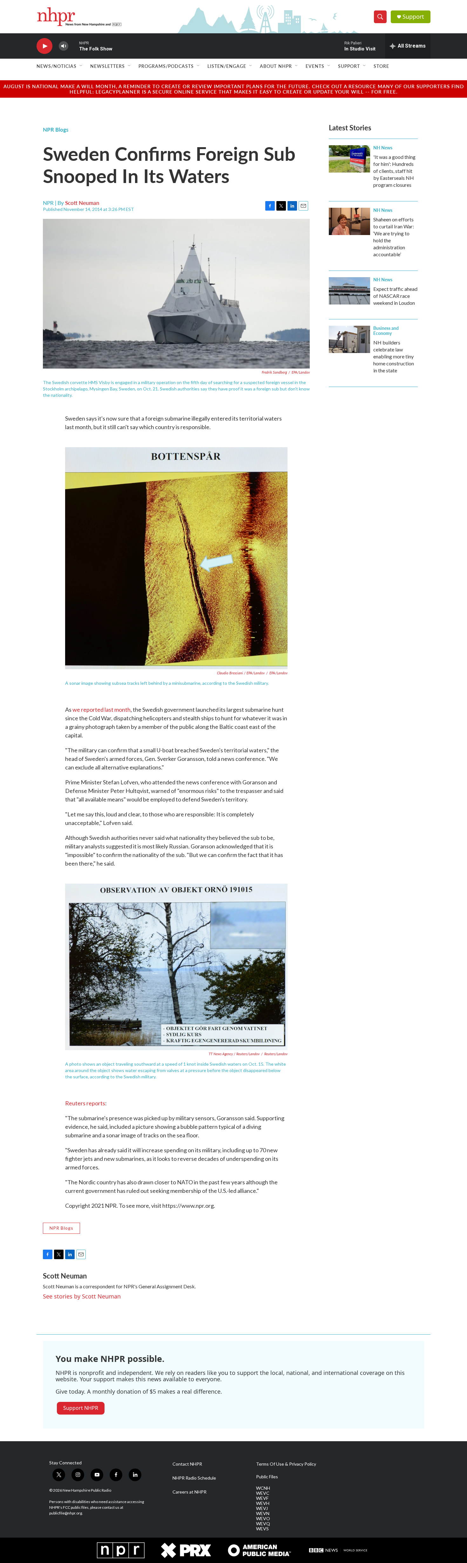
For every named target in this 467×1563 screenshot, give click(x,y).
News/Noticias (57, 66)
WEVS (262, 1528)
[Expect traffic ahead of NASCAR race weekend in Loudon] (349, 290)
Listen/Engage (226, 66)
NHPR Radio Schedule (194, 1478)
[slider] (74, 46)
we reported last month (101, 709)
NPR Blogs (55, 129)
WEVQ (263, 1523)
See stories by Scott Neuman (82, 1296)
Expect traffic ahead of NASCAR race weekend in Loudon (395, 296)
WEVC (262, 1493)
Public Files (267, 1476)
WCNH (263, 1488)
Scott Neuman (82, 202)
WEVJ (262, 1508)
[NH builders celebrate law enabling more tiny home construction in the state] (349, 339)
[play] (44, 46)
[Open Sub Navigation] (81, 66)
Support (413, 16)
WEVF (262, 1498)
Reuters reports (85, 1103)
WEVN (262, 1513)
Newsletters (107, 66)
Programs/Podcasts (166, 66)
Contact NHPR (187, 1464)
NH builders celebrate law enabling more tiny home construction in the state (393, 356)
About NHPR (276, 66)
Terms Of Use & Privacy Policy (286, 1464)
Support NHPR (80, 1407)
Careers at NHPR (189, 1491)
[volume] (63, 46)
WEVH (262, 1503)
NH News (382, 147)
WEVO (263, 1518)
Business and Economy (386, 330)
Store (381, 66)
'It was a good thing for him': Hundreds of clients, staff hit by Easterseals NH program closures (394, 171)
